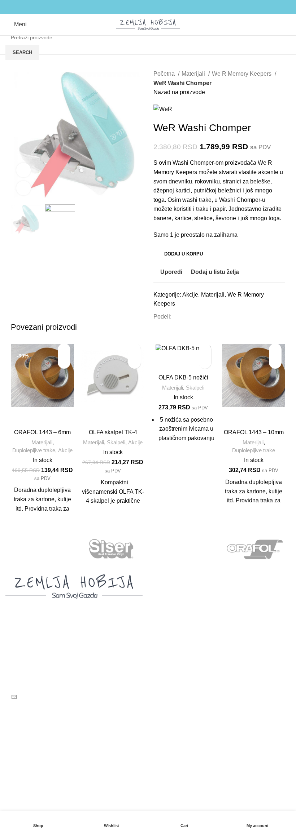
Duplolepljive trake (33, 450)
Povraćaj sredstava (128, 784)
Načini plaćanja (25, 757)
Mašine (162, 590)
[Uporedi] (43, 416)
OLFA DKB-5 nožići (183, 377)
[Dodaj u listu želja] (64, 349)
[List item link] (74, 665)
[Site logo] (148, 24)
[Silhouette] (183, 549)
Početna (164, 74)
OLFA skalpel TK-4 (113, 432)
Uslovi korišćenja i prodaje (138, 731)
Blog (159, 617)
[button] (64, 362)
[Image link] (74, 586)
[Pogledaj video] (23, 170)
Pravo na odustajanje (131, 771)
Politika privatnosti (127, 744)
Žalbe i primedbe (125, 798)
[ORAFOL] (254, 549)
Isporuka (16, 744)
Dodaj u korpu (183, 254)
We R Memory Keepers (242, 74)
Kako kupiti (19, 731)
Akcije (190, 295)
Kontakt (163, 630)
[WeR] (41, 549)
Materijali (194, 74)
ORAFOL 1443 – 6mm (42, 432)
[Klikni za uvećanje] (23, 188)
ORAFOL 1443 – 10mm (254, 432)
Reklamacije (120, 757)
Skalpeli (116, 442)
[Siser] (112, 549)
